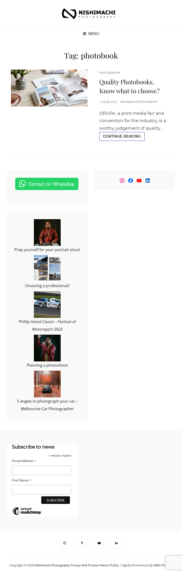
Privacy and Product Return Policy (95, 565)
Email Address (24, 461)
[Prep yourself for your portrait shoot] (47, 232)
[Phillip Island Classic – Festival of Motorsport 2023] (47, 304)
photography (109, 73)
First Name (21, 480)
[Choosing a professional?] (47, 268)
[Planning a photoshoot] (47, 348)
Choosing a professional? (47, 285)
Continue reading (124, 137)
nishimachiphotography (139, 102)
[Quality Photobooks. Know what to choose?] (49, 88)
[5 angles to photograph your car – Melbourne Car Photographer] (47, 384)
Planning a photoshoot (47, 365)
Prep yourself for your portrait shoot (47, 249)
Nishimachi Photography (52, 565)
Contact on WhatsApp (51, 183)
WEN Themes (163, 565)
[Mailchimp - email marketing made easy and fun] (26, 514)
